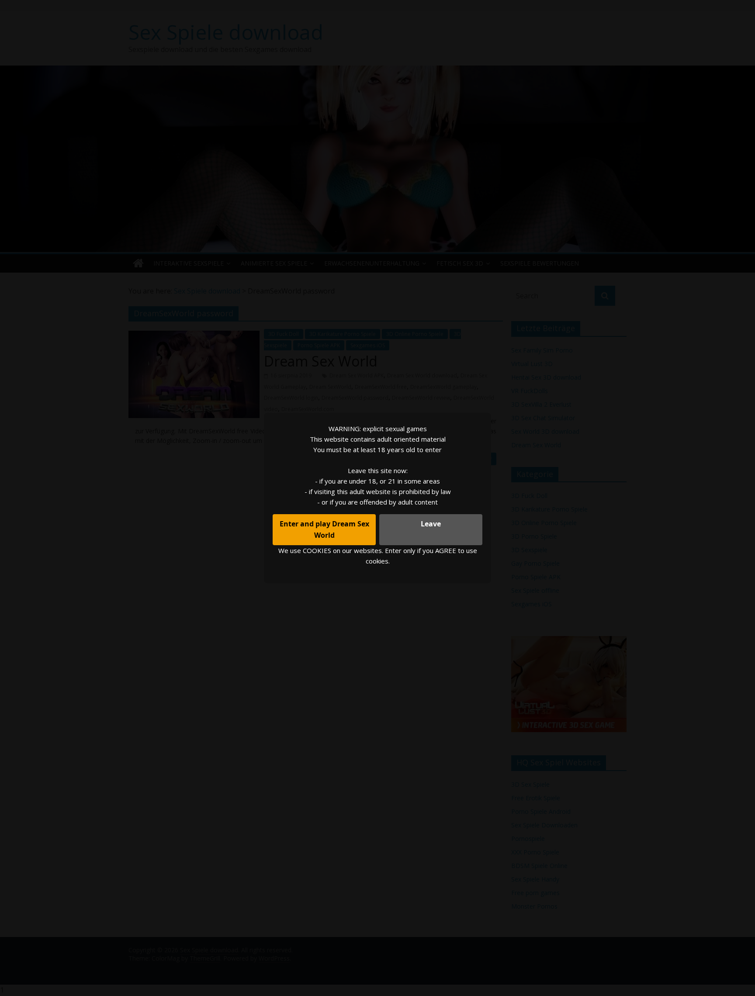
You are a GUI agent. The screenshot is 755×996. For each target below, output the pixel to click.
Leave (431, 524)
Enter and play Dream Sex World (324, 529)
